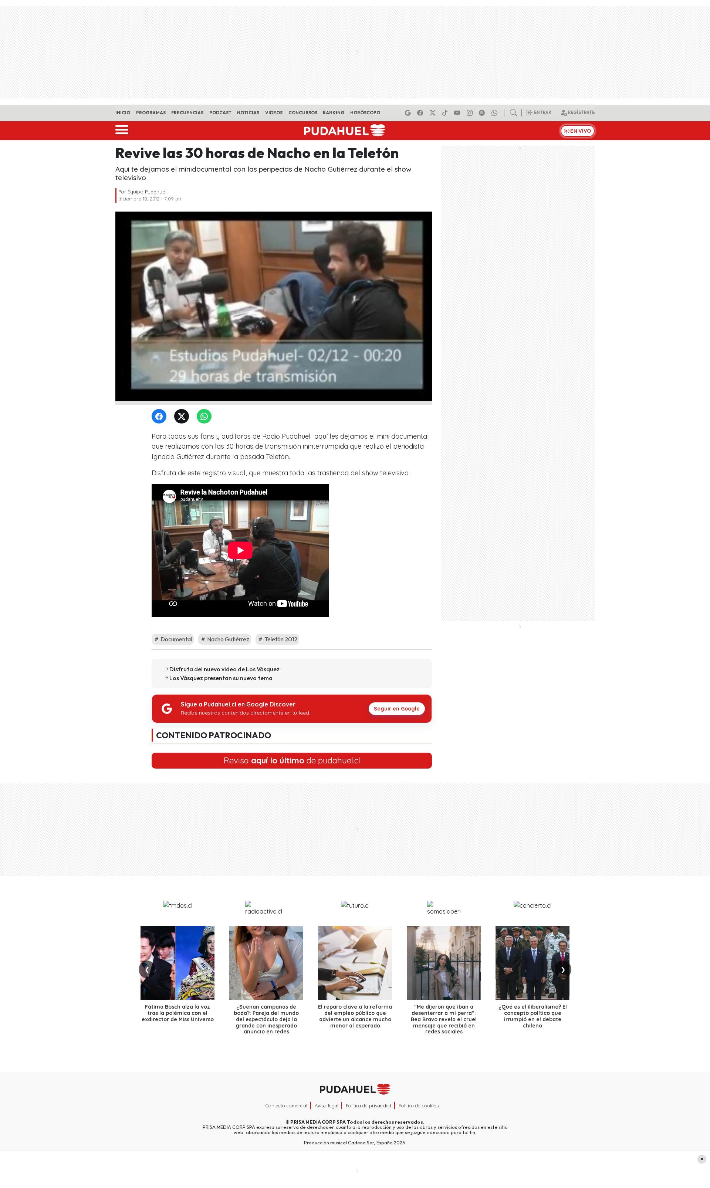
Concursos (302, 112)
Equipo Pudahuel (147, 192)
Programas (151, 112)
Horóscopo (365, 112)
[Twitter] (183, 416)
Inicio (122, 112)
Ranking (333, 112)
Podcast (220, 112)
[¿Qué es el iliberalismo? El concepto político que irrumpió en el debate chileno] (532, 963)
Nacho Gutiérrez (227, 639)
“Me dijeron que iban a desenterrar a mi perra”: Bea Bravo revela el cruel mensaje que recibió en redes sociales (444, 1019)
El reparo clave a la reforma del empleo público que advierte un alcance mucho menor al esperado (355, 1016)
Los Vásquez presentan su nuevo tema (221, 678)
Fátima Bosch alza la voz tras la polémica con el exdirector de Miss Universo (178, 1013)
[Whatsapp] (495, 113)
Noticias (248, 112)
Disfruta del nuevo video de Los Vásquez (224, 669)
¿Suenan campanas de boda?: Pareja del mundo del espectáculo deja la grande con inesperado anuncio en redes (266, 1019)
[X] (434, 113)
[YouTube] (458, 113)
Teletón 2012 (280, 639)
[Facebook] (421, 113)
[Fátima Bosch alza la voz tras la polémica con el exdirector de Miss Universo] (177, 963)
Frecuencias (187, 112)
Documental (175, 639)
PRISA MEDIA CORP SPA (318, 1122)
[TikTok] (446, 113)
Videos (274, 112)
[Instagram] (471, 113)
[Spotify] (483, 113)
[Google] (409, 113)
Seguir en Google (397, 708)
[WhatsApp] (205, 416)
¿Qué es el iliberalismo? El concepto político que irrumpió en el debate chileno (532, 1016)
